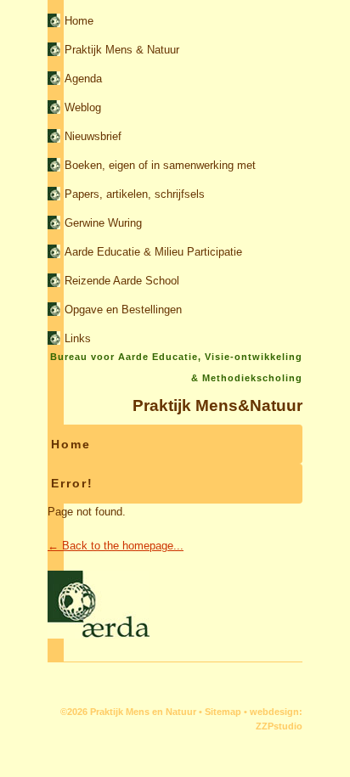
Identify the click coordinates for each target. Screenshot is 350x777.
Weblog (83, 107)
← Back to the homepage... (115, 545)
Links (78, 338)
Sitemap (223, 712)
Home (79, 20)
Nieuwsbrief (93, 136)
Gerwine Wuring (103, 223)
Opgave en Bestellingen (123, 309)
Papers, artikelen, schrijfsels (135, 194)
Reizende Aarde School (122, 280)
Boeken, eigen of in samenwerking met (160, 165)
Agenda (83, 78)
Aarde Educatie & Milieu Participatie (153, 251)
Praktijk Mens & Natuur (122, 49)
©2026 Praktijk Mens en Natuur (128, 712)
